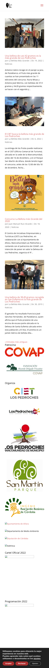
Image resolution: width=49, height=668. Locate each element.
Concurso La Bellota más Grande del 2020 (23, 220)
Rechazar (22, 663)
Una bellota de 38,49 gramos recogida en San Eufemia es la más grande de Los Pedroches (24, 299)
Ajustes (35, 663)
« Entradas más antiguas (16, 342)
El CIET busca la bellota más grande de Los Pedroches (24, 135)
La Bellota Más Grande (19, 60)
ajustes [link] (37, 658)
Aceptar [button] (8, 663)
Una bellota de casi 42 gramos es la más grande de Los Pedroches (23, 56)
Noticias (8, 64)
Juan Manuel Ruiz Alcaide (20, 224)
